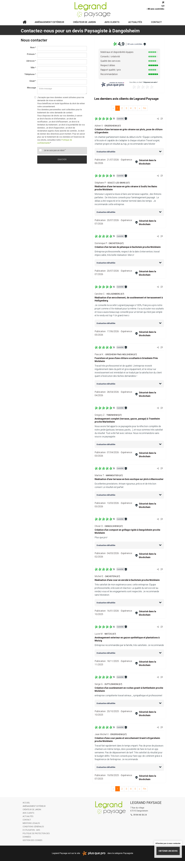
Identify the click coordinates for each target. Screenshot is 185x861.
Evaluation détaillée (106, 151)
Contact (156, 22)
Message (31, 87)
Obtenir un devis (168, 851)
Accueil (24, 22)
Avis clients (112, 22)
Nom (33, 47)
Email (33, 81)
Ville (33, 67)
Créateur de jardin (84, 22)
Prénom (31, 54)
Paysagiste (128, 853)
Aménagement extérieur (49, 22)
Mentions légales (31, 823)
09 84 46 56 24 (140, 815)
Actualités (135, 22)
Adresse (31, 61)
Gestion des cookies (32, 840)
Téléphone (30, 74)
